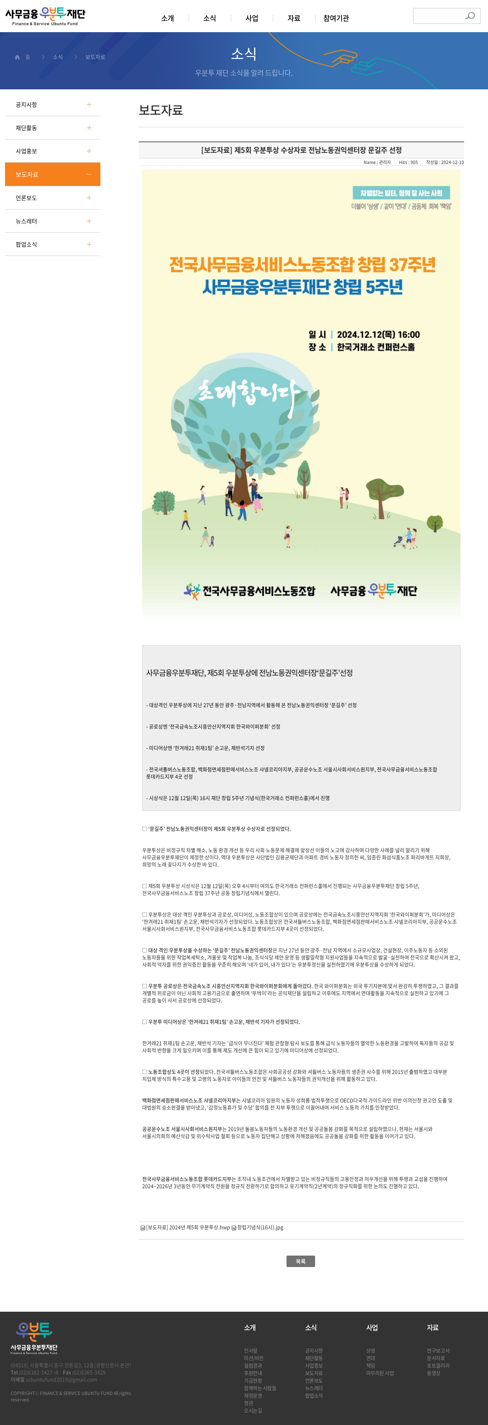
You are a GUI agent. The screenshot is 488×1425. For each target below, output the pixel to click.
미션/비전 (254, 1357)
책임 (370, 1365)
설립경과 (253, 1365)
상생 (370, 1350)
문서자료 (436, 1357)
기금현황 (253, 1380)
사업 (251, 18)
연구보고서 (438, 1350)
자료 (294, 18)
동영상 (433, 1372)
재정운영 (253, 1395)
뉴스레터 (26, 221)
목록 (301, 1261)
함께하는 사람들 (260, 1387)
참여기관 (336, 18)
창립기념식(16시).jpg (260, 1227)
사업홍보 (26, 151)
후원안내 (253, 1372)
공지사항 (26, 104)
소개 (167, 18)
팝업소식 (26, 244)
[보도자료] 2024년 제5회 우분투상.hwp (188, 1227)
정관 (248, 1402)
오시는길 (253, 1410)
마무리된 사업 (380, 1372)
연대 (370, 1357)
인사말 (251, 1350)
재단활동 (26, 127)
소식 (209, 18)
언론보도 (26, 197)
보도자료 (27, 174)
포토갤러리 (438, 1365)
